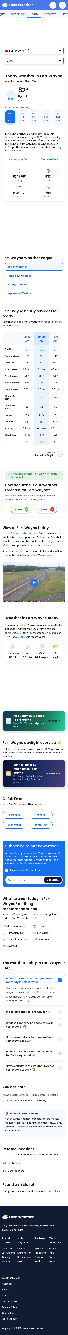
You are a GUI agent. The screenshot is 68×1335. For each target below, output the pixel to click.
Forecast (14, 814)
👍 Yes (20, 509)
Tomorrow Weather (19, 276)
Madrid (52, 1248)
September (17, 14)
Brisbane (39, 1257)
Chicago (6, 1257)
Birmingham (24, 1257)
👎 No (46, 509)
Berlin (52, 1261)
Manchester (24, 1252)
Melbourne (40, 1252)
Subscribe (53, 879)
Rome (52, 1257)
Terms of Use (33, 870)
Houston (6, 1261)
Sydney (39, 1248)
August (41, 814)
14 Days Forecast (17, 284)
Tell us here (54, 1191)
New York (7, 1248)
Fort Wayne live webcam (24, 533)
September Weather (19, 293)
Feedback (11, 1319)
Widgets (6, 1289)
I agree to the (25, 870)
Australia (40, 1238)
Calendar (7, 1283)
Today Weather (17, 266)
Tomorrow (49, 14)
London (21, 1248)
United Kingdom (22, 1240)
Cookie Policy (9, 1313)
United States (6, 1240)
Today (34, 14)
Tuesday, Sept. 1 (50, 159)
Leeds (20, 1261)
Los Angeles (8, 1252)
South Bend (13, 1163)
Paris (51, 1252)
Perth (38, 1261)
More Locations (16, 1171)
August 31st (21, 636)
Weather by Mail (11, 1277)
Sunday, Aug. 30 (17, 159)
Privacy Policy (9, 1307)
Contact (6, 1295)
